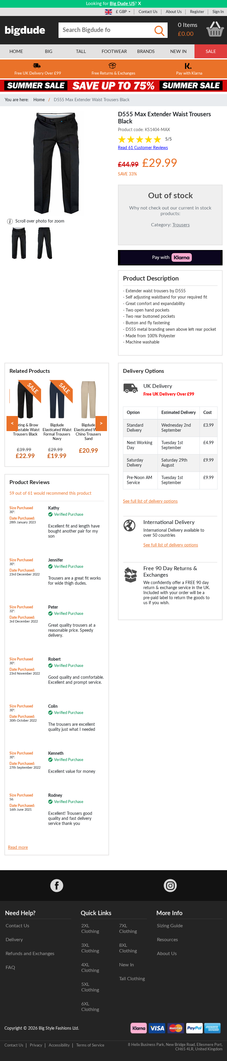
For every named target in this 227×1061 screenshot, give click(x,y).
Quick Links (96, 913)
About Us (174, 12)
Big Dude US (122, 3)
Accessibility (59, 1045)
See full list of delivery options (150, 501)
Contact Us (148, 12)
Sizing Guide (170, 925)
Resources (167, 939)
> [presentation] (101, 423)
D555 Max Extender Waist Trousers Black (91, 100)
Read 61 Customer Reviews (143, 148)
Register (197, 12)
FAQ (10, 967)
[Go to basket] (215, 29)
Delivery (14, 939)
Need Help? (20, 913)
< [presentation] (12, 423)
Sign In (218, 12)
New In (126, 964)
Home (39, 100)
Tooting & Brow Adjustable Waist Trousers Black (25, 429)
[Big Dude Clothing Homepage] (25, 30)
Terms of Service (90, 1045)
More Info (169, 913)
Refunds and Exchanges (30, 953)
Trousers (181, 224)
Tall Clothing (132, 978)
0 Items (187, 25)
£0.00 (186, 34)
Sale (211, 51)
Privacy (36, 1045)
